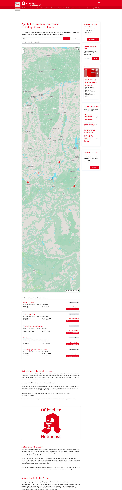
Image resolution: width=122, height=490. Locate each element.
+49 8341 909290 (47, 353)
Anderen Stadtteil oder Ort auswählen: (31, 42)
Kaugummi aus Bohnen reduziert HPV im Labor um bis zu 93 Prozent (89, 130)
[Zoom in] (23, 49)
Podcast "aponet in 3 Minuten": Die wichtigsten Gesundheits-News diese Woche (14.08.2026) (91, 82)
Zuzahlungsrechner (70, 8)
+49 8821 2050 (47, 330)
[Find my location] (78, 49)
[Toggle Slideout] (99, 3)
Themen (53, 8)
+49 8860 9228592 (47, 318)
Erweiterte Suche (75, 38)
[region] (51, 169)
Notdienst (24, 8)
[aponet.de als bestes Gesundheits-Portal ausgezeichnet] (17, 6)
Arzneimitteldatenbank (43, 8)
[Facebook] (87, 7)
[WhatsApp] (90, 7)
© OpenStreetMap (74, 290)
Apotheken (32, 8)
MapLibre (68, 290)
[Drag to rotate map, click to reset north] (23, 53)
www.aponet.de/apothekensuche (67, 399)
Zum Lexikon (94, 167)
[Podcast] (96, 7)
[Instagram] (93, 7)
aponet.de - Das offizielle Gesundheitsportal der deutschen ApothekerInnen (31, 3)
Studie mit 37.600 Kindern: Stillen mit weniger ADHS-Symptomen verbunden (88, 138)
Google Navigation (74, 306)
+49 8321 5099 (47, 342)
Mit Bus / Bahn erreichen (73, 309)
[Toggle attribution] (78, 291)
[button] (52, 178)
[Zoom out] (23, 51)
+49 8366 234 (46, 306)
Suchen (66, 38)
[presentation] (79, 7)
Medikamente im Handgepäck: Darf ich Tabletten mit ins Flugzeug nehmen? (89, 117)
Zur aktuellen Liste (93, 39)
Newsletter (60, 8)
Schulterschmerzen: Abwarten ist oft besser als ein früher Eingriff (89, 124)
